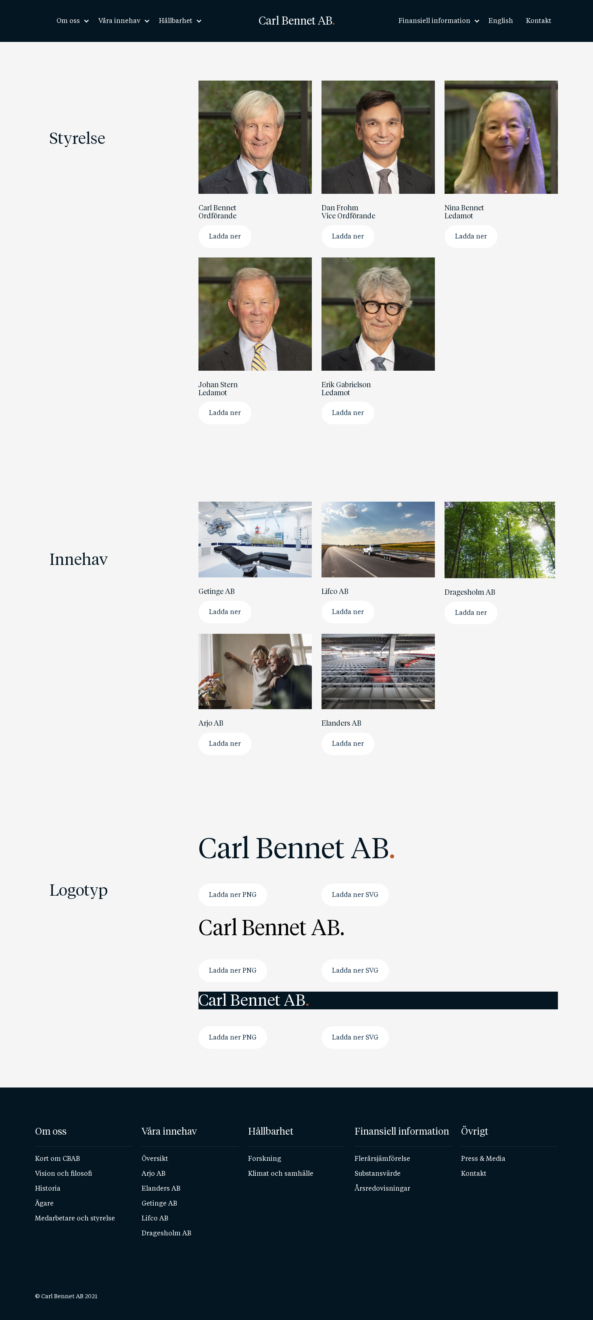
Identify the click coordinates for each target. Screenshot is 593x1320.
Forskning (264, 1158)
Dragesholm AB (166, 1233)
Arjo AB (153, 1173)
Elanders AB (161, 1188)
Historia (48, 1188)
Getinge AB (159, 1203)
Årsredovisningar (382, 1188)
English (501, 21)
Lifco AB (155, 1218)
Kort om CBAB (57, 1158)
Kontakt (538, 21)
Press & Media (483, 1158)
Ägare (44, 1203)
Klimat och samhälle (280, 1173)
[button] (71, 21)
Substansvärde (378, 1173)
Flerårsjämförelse (382, 1158)
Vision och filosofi (63, 1173)
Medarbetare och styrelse (75, 1218)
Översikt (155, 1158)
